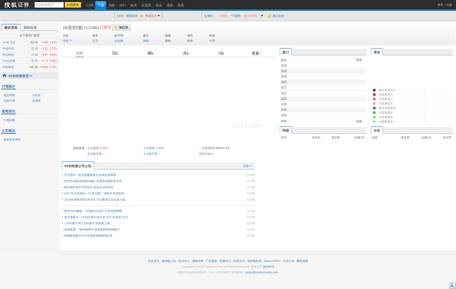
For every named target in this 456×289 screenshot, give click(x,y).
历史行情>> (206, 154)
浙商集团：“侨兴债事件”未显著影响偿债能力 (92, 229)
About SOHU (272, 261)
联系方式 (239, 261)
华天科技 (8, 54)
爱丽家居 (132, 16)
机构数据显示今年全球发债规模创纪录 (88, 235)
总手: (95, 40)
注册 (449, 5)
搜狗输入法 (169, 261)
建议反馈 (278, 16)
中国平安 (8, 48)
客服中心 (225, 261)
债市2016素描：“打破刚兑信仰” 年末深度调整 (93, 211)
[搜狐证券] (17, 5)
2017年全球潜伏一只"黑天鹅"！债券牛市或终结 (94, 193)
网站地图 (302, 261)
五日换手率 (94, 154)
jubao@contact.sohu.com (261, 272)
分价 (377, 130)
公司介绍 (288, 261)
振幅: (146, 40)
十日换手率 (150, 154)
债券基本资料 (12, 139)
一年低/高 (205, 148)
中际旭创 (8, 67)
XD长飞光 (8, 42)
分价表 (36, 95)
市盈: (68, 40)
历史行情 (9, 100)
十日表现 (149, 148)
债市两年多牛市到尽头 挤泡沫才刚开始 (88, 187)
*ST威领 (235, 16)
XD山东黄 (8, 61)
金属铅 (208, 16)
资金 (377, 52)
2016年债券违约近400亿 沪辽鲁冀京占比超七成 (94, 199)
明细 (285, 130)
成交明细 (9, 95)
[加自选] (121, 27)
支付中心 (184, 261)
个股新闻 (9, 120)
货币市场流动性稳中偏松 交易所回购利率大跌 (93, 181)
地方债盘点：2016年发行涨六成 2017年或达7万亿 (96, 217)
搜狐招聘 (198, 261)
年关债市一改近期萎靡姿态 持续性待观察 (90, 175)
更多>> (247, 166)
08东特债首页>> (20, 76)
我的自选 (30, 27)
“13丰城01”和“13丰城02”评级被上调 (87, 223)
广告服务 (211, 261)
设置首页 (153, 261)
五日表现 (93, 148)
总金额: (119, 40)
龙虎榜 (36, 100)
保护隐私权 (254, 261)
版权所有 (269, 266)
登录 (440, 5)
